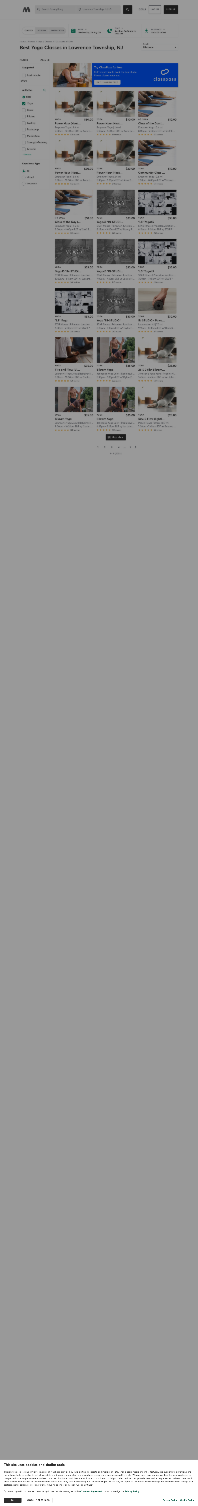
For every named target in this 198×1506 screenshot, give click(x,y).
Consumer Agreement (91, 1491)
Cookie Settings (38, 1500)
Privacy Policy (132, 1491)
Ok (13, 1500)
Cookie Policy (187, 1500)
